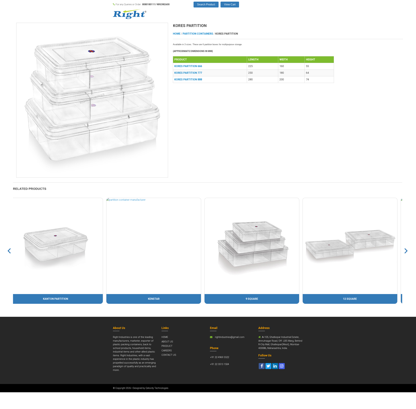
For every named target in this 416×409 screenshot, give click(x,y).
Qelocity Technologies (157, 388)
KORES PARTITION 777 (188, 72)
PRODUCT (167, 346)
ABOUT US (167, 341)
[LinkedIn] (275, 366)
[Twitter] (268, 366)
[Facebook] (262, 366)
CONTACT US (169, 354)
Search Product (206, 4)
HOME (165, 337)
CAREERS (167, 350)
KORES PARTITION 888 (188, 79)
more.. (116, 370)
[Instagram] (282, 366)
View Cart (229, 4)
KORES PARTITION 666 (188, 66)
